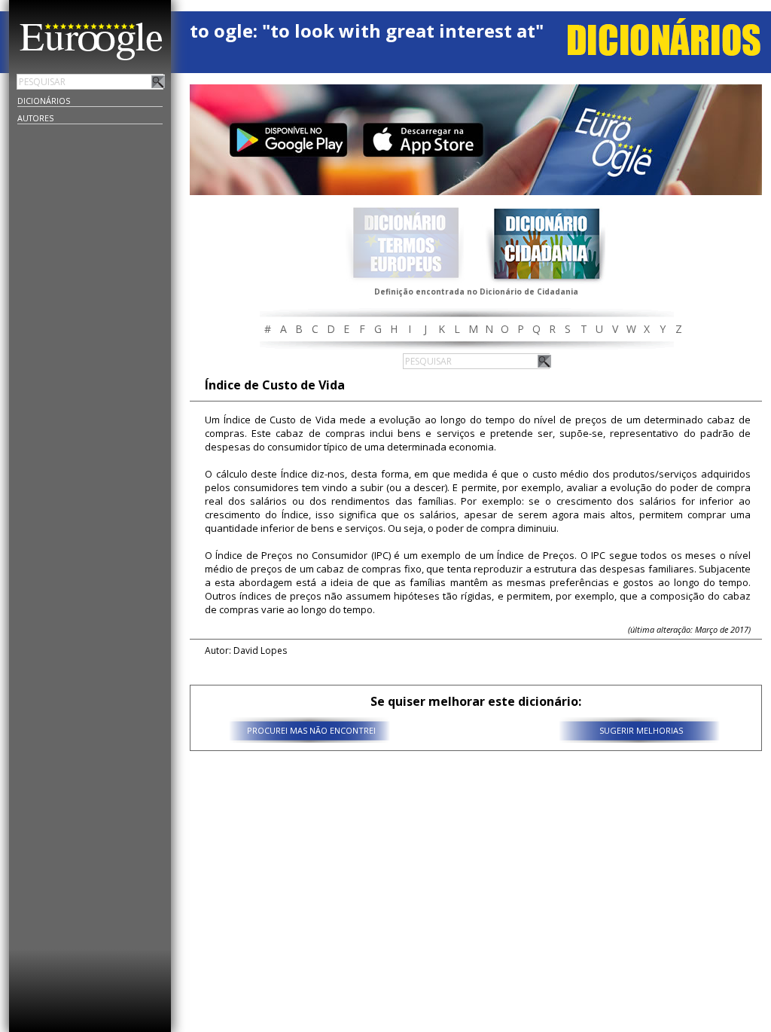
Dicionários (43, 100)
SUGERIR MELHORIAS (641, 730)
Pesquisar (158, 81)
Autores (35, 118)
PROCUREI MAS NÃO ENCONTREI (311, 730)
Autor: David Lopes (246, 650)
